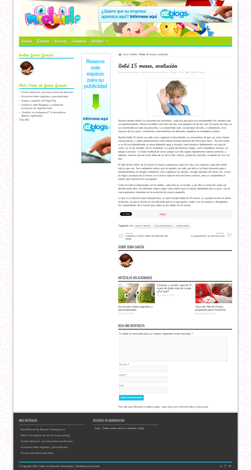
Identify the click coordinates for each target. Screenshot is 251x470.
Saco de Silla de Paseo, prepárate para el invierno (210, 308)
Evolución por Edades (158, 72)
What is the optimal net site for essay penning (45, 435)
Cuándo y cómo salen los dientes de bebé (147, 236)
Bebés (134, 54)
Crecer (60, 41)
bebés (137, 164)
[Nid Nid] (50, 27)
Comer (43, 41)
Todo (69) (24, 119)
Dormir (79, 41)
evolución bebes (164, 226)
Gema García (133, 72)
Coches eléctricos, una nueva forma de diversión (47, 92)
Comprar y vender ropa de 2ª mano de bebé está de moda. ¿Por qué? (174, 288)
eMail (122, 375)
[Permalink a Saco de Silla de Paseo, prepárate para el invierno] (213, 302)
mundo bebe (183, 226)
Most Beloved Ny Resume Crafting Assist (43, 429)
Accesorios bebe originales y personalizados (135, 308)
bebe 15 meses (142, 226)
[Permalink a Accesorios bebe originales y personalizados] (136, 302)
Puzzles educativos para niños (37, 453)
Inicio (26, 41)
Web (121, 385)
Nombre (123, 364)
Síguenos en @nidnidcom (108, 420)
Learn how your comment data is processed (184, 406)
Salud (100, 41)
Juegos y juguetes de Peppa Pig (38, 100)
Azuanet (95, 466)
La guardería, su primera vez (208, 234)
